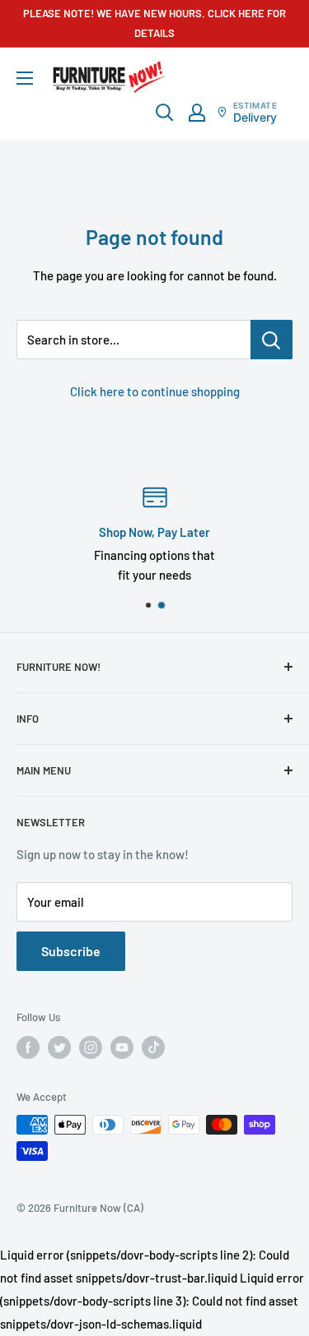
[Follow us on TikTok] (153, 1047)
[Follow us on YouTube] (121, 1047)
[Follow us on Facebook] (28, 1047)
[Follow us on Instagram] (90, 1047)
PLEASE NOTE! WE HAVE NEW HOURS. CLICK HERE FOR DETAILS (154, 23)
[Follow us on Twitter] (59, 1047)
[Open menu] (24, 78)
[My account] (197, 113)
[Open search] (165, 113)
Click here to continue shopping (155, 391)
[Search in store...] (271, 339)
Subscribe (71, 951)
